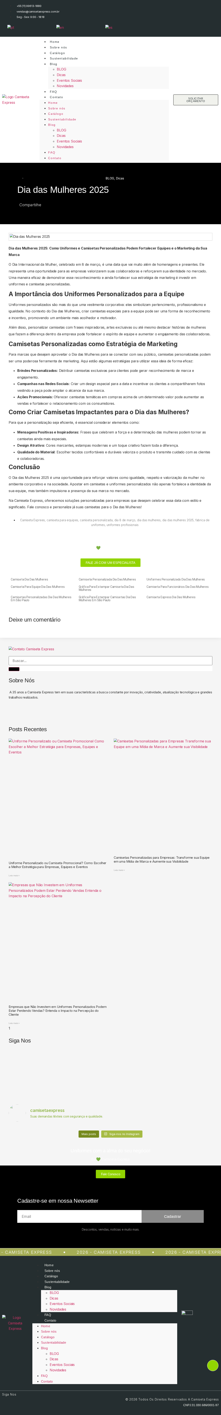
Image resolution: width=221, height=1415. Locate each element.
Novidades (65, 86)
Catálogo (57, 53)
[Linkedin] (195, 26)
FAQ (53, 91)
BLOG (61, 69)
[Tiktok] (183, 26)
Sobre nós (58, 47)
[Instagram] (160, 26)
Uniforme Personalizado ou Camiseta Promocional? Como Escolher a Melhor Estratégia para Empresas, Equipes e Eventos (57, 865)
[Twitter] (49, 712)
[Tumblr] (73, 712)
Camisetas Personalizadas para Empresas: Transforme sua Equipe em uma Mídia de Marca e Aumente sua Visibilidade (162, 859)
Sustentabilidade (64, 58)
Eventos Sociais (69, 80)
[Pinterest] (61, 712)
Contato (56, 97)
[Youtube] (207, 26)
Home (54, 41)
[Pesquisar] (14, 669)
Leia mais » (14, 875)
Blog (53, 64)
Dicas (61, 75)
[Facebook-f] (171, 26)
